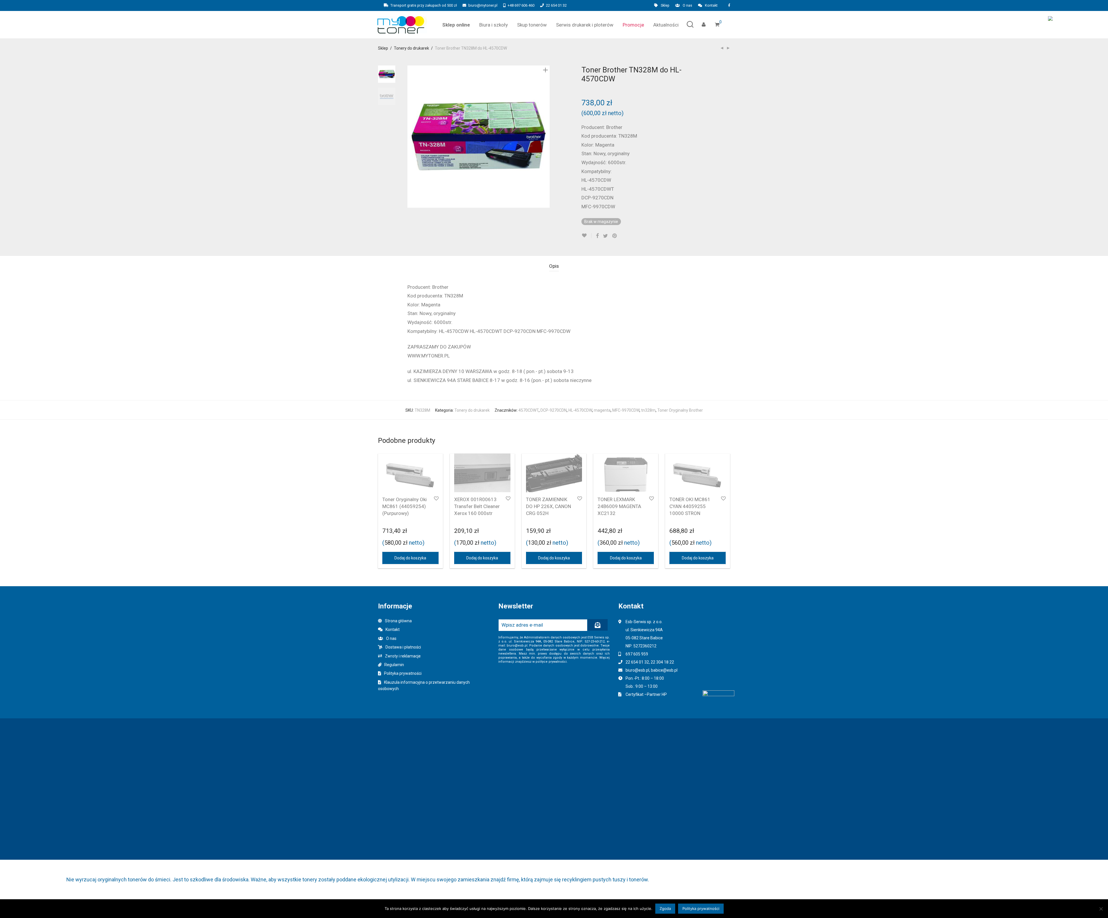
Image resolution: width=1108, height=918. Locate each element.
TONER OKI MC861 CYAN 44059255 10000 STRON (689, 506)
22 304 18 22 (662, 662)
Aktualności (666, 25)
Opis (554, 266)
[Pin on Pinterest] (614, 236)
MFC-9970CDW (625, 410)
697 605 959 (637, 654)
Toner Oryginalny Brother (680, 410)
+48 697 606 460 (521, 5)
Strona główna (398, 621)
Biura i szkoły (493, 25)
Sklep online (456, 25)
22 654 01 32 (556, 5)
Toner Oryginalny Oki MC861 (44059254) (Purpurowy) (404, 506)
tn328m (648, 410)
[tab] (554, 266)
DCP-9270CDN (553, 410)
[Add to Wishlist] (586, 235)
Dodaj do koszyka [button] (410, 558)
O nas (687, 6)
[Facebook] (729, 5)
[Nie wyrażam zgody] (1101, 909)
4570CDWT (529, 410)
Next (546, 136)
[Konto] (703, 24)
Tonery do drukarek (411, 48)
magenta (602, 410)
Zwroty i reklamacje (403, 656)
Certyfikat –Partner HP (646, 694)
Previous (411, 136)
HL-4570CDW (580, 410)
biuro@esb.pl (637, 670)
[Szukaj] (690, 24)
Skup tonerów (532, 25)
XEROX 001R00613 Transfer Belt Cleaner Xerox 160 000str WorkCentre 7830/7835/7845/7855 (480, 513)
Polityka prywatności (403, 673)
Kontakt (711, 6)
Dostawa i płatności (403, 647)
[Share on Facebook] (597, 236)
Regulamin (394, 664)
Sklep (665, 6)
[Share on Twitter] (605, 236)
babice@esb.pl (664, 670)
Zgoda (665, 908)
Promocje (633, 25)
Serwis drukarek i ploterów (584, 25)
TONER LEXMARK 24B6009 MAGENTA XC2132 (619, 506)
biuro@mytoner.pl (482, 5)
